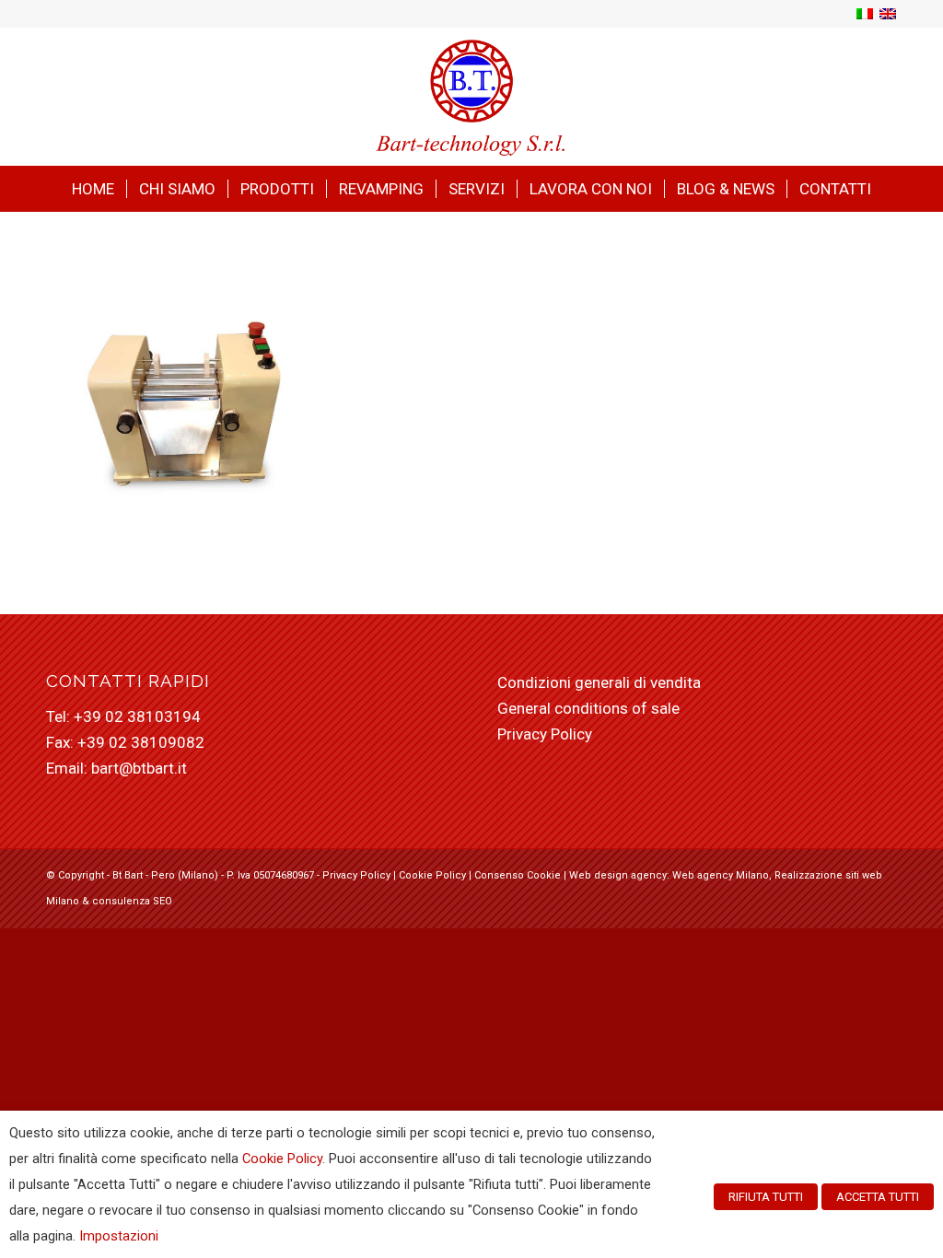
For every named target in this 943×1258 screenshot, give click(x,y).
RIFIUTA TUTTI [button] (765, 1197)
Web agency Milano (720, 875)
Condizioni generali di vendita (599, 682)
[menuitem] (93, 189)
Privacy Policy (544, 734)
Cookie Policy (432, 875)
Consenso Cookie (517, 875)
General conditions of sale (588, 708)
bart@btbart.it (139, 768)
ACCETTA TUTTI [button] (877, 1197)
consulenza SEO (132, 901)
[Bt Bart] (472, 97)
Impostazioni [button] (118, 1236)
